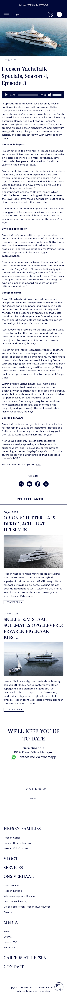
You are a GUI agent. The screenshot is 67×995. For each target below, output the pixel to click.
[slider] (58, 94)
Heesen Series (12, 839)
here (38, 464)
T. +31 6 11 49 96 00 (33, 788)
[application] (33, 94)
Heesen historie (13, 892)
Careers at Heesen (25, 959)
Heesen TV (10, 943)
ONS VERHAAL (19, 878)
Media (11, 924)
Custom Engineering (15, 902)
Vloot (11, 860)
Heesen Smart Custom (17, 844)
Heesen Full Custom (16, 849)
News (7, 932)
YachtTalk (9, 948)
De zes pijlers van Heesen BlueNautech (27, 908)
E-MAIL (33, 799)
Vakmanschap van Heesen (19, 897)
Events (8, 938)
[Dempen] (49, 95)
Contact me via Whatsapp (36, 757)
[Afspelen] (6, 95)
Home (17, 15)
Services (13, 869)
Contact (14, 968)
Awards (8, 913)
